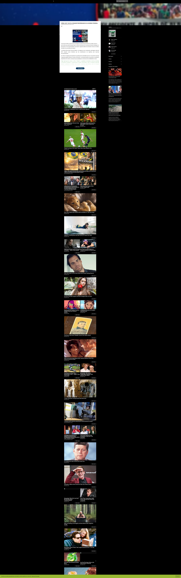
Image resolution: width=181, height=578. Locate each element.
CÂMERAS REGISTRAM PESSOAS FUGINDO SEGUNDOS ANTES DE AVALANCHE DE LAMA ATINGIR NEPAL (115, 114)
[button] (61, 26)
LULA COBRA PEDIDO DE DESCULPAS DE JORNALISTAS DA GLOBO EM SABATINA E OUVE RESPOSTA (115, 95)
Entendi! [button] (177, 576)
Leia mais (80, 68)
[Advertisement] (80, 80)
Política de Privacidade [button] (35, 576)
